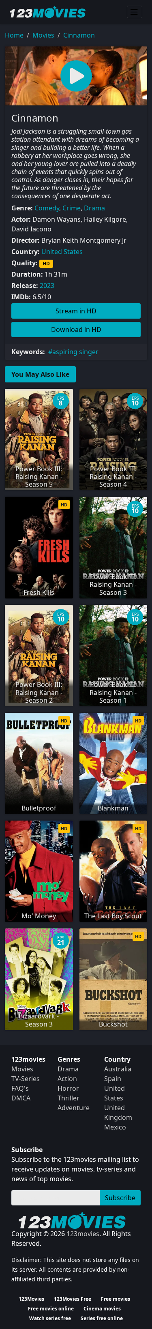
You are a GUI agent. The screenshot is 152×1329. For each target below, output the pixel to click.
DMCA (20, 1098)
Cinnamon (79, 35)
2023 (47, 285)
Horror (68, 1088)
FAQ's (20, 1088)
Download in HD (76, 329)
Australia (117, 1068)
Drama (94, 208)
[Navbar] (134, 12)
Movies (43, 35)
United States (62, 251)
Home (14, 35)
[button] (76, 75)
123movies (82, 1233)
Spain (112, 1078)
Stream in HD (76, 311)
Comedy (46, 208)
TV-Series (25, 1078)
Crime (71, 208)
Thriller (68, 1098)
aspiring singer (75, 351)
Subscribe (120, 1197)
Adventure (74, 1107)
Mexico (115, 1127)
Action (67, 1078)
